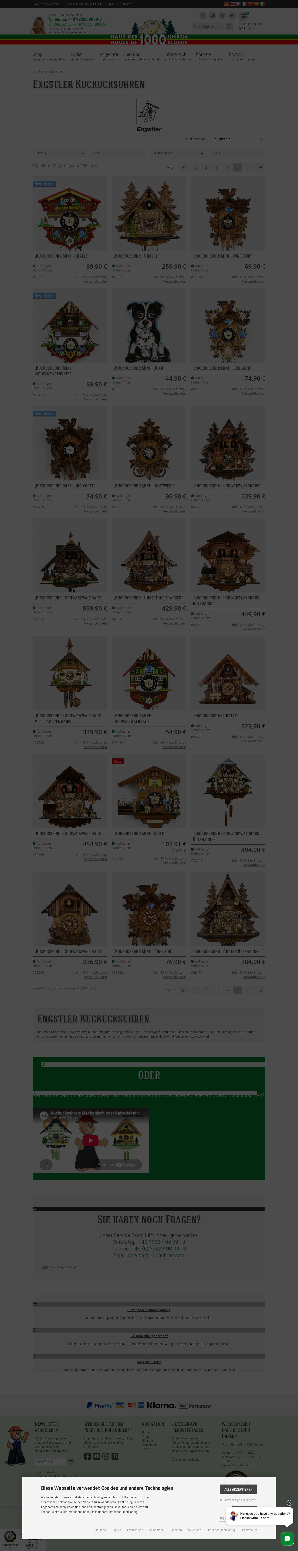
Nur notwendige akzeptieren (238, 1500)
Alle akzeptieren (238, 1489)
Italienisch (194, 1530)
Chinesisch (156, 1530)
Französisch (135, 1530)
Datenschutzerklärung (221, 1530)
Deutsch (100, 1530)
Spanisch (175, 1530)
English (116, 1530)
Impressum (249, 1530)
